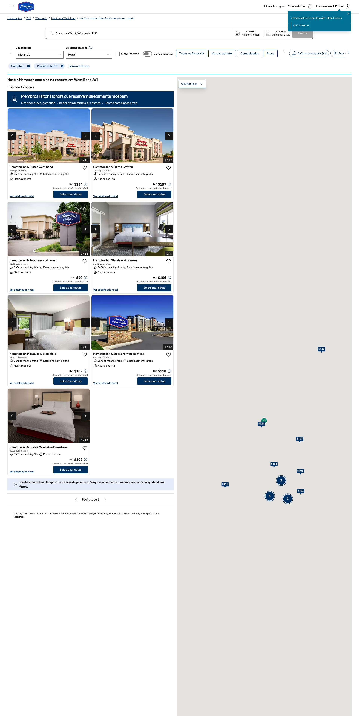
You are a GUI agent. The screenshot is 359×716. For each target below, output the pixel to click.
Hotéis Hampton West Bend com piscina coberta (106, 18)
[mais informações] (85, 184)
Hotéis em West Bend (63, 18)
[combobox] (138, 33)
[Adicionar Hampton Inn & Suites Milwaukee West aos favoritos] (168, 355)
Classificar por (23, 47)
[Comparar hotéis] (147, 54)
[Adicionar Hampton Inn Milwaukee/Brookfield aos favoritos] (85, 355)
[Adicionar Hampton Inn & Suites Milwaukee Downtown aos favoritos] (85, 448)
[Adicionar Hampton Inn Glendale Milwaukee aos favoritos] (168, 261)
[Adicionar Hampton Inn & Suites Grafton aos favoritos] (168, 168)
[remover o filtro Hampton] (28, 66)
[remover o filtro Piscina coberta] (62, 66)
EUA (28, 18)
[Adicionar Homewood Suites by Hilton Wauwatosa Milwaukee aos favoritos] (85, 642)
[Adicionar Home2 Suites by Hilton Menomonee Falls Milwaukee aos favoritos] (85, 549)
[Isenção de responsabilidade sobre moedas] (90, 47)
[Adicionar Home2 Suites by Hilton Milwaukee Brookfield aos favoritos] (168, 642)
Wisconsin (41, 18)
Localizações (14, 18)
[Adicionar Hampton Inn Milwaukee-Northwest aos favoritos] (85, 261)
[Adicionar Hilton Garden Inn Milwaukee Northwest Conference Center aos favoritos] (168, 549)
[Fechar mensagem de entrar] (348, 13)
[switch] (147, 54)
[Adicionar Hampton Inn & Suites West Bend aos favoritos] (85, 168)
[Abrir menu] (11, 6)
